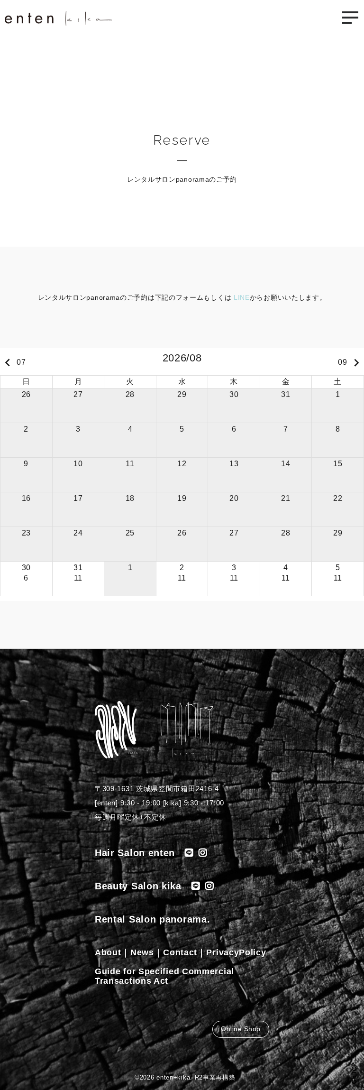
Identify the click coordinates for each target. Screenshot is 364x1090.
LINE (240, 297)
